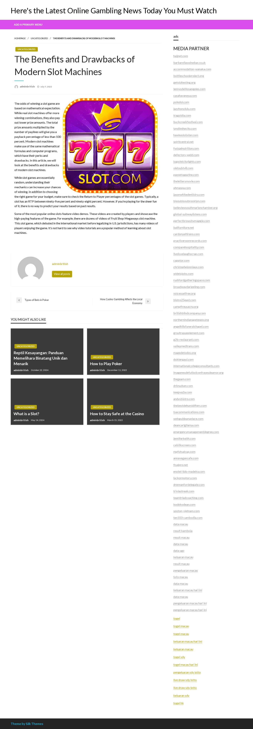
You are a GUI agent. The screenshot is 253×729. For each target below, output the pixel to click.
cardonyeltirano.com (186, 234)
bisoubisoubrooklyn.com (189, 201)
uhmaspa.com (182, 188)
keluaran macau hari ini (187, 641)
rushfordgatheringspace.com (191, 280)
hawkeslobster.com (185, 135)
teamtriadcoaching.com (188, 497)
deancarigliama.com (186, 425)
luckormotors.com (185, 478)
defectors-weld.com (186, 155)
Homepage (20, 38)
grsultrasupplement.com (188, 333)
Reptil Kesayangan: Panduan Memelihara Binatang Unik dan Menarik (40, 358)
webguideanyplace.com (188, 418)
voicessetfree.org (184, 293)
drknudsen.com (183, 385)
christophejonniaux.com (188, 267)
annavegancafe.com (186, 458)
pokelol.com (181, 102)
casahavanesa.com (185, 95)
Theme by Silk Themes (27, 724)
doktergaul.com (183, 359)
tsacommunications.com (188, 412)
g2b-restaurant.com (186, 339)
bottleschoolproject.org (188, 75)
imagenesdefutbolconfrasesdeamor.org (198, 372)
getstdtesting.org (184, 82)
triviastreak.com (183, 491)
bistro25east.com (184, 300)
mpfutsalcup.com (184, 451)
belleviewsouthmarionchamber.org (195, 207)
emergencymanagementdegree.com (196, 432)
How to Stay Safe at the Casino (117, 413)
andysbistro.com (184, 399)
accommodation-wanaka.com (192, 69)
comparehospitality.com (188, 247)
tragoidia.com (182, 115)
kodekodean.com (184, 504)
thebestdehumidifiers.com (190, 405)
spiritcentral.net (183, 141)
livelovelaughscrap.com (188, 253)
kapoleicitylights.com (187, 161)
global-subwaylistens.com (190, 214)
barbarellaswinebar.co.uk (189, 62)
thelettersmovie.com (186, 181)
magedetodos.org (184, 352)
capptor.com (181, 260)
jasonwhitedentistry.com (188, 194)
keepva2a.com (182, 392)
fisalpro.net (180, 464)
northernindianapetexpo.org (191, 319)
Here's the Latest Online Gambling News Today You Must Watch (114, 10)
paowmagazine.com (186, 174)
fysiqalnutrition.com (186, 148)
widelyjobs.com (183, 273)
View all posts (62, 273)
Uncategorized (39, 38)
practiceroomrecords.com (190, 240)
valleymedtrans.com (186, 346)
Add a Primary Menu (28, 24)
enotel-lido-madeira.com (189, 471)
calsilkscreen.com (184, 445)
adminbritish (27, 86)
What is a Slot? (26, 413)
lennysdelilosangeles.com (189, 89)
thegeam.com (182, 379)
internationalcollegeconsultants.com (196, 366)
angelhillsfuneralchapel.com (191, 326)
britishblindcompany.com (189, 313)
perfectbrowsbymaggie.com (191, 220)
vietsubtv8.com (183, 168)
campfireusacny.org (185, 306)
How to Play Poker (106, 363)
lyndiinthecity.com (185, 128)
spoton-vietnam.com (186, 511)
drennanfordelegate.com (189, 484)
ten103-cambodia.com (187, 517)
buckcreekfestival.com (188, 122)
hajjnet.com (180, 56)
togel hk (178, 703)
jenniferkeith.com (184, 438)
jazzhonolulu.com (184, 108)
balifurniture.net (183, 227)
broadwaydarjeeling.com (189, 286)
